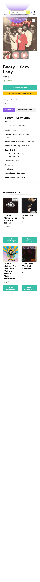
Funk (8, 103)
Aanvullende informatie (26, 110)
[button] (34, 12)
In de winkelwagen (20, 87)
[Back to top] (36, 577)
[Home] (32, 577)
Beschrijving (9, 110)
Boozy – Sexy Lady (15, 173)
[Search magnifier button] (27, 12)
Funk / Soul (15, 100)
